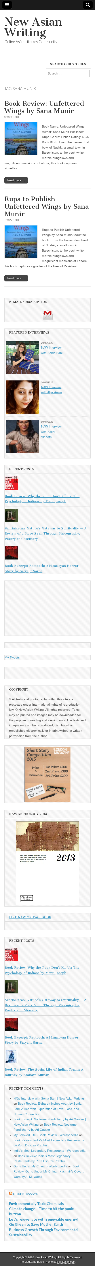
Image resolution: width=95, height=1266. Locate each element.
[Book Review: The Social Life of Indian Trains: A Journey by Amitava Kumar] (47, 1057)
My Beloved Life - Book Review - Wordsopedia (45, 1135)
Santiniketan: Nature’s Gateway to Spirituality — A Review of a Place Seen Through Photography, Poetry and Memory (45, 533)
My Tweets (12, 657)
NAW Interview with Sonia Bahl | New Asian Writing (48, 1098)
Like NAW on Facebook (30, 917)
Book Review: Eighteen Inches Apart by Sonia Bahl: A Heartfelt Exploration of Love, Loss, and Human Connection (47, 1109)
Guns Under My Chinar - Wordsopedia (40, 1166)
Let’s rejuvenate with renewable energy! (43, 1219)
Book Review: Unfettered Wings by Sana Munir (44, 107)
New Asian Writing (33, 27)
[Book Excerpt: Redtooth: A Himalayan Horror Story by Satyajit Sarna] (47, 553)
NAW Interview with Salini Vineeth (51, 432)
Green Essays (25, 1194)
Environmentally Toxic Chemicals (36, 1203)
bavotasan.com (66, 1261)
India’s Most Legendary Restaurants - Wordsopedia (49, 1150)
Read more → (16, 180)
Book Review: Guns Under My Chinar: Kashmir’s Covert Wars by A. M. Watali (48, 1171)
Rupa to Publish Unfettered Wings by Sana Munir (46, 206)
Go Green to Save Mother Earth (36, 1224)
